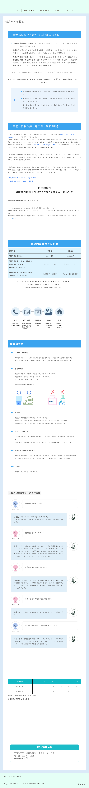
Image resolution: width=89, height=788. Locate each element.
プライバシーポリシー (12, 785)
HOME (5, 776)
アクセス (70, 10)
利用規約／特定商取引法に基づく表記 (33, 783)
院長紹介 (58, 10)
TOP (17, 10)
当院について (44, 10)
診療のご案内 (29, 10)
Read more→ (12, 218)
